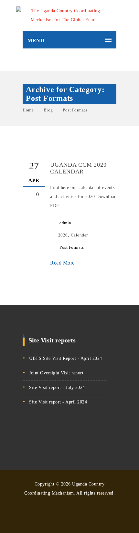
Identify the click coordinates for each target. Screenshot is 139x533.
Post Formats (75, 110)
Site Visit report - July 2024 (57, 387)
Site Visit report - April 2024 (58, 402)
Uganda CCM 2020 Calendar (78, 168)
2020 (63, 235)
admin (65, 222)
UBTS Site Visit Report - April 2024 (65, 358)
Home (28, 110)
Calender (79, 235)
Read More (63, 263)
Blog (48, 110)
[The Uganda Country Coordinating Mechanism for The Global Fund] (63, 15)
